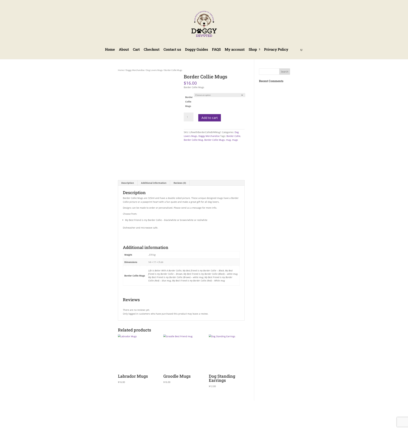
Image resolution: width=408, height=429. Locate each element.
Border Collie (233, 136)
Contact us (172, 50)
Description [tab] (127, 182)
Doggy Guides (196, 50)
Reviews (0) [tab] (180, 182)
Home (110, 50)
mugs (235, 139)
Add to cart (209, 118)
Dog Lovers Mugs (154, 70)
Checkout (152, 50)
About (124, 50)
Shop (253, 50)
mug (228, 139)
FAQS (216, 50)
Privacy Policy (276, 50)
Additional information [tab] (153, 182)
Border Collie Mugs (189, 102)
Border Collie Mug (193, 139)
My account (235, 50)
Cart (136, 50)
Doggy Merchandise (135, 70)
